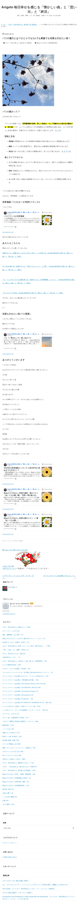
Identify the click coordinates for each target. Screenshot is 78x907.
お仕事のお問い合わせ (9, 857)
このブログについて (8, 614)
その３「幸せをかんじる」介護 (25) (13, 653)
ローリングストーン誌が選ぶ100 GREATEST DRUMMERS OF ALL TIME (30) (26, 702)
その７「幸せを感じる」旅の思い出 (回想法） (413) (19, 770)
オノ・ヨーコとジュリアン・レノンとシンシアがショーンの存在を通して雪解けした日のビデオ (35, 885)
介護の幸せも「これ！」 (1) (11, 657)
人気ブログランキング (9, 568)
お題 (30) (5, 800)
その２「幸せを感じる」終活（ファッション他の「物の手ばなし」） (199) (26, 646)
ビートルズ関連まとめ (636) (11, 744)
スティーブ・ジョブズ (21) (11, 631)
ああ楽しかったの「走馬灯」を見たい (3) (15, 642)
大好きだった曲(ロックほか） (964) (13, 759)
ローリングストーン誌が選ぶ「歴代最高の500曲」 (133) (20, 680)
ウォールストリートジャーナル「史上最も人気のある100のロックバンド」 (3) (27, 672)
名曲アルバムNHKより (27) (11, 732)
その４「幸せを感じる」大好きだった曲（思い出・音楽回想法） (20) (24, 661)
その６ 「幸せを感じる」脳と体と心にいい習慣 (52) (19, 766)
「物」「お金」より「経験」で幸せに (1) (15, 650)
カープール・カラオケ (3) (10, 714)
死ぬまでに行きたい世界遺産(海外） (47, 43)
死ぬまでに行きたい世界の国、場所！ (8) (15, 781)
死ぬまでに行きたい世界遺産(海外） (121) (15, 785)
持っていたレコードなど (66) (11, 755)
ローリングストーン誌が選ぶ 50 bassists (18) (17, 699)
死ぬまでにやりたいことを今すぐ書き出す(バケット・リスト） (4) (23, 638)
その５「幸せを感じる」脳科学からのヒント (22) (18, 763)
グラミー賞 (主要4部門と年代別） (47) (15, 717)
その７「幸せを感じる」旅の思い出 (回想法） (19, 43)
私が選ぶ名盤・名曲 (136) (10, 740)
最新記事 (6, 875)
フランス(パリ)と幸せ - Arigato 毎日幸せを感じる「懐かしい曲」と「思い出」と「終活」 (33, 293)
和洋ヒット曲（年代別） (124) (12, 736)
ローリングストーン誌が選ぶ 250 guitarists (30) (18, 695)
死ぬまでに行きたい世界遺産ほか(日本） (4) (16, 778)
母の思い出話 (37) (8, 789)
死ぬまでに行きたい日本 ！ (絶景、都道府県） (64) (18, 774)
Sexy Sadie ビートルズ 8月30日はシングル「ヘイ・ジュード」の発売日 (28, 889)
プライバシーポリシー (9, 843)
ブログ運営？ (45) (8, 804)
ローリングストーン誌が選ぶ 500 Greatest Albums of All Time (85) (24, 683)
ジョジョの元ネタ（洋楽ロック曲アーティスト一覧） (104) (21, 706)
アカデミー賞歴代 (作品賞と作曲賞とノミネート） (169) (20, 721)
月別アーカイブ (8, 814)
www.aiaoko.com (8, 232)
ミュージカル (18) (8, 729)
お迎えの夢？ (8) (7, 793)
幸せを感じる (12, 587)
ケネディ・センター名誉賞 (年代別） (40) (16, 668)
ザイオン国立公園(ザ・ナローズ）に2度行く (17, 893)
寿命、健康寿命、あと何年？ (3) (12, 634)
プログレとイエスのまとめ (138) (12, 751)
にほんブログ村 (8, 566)
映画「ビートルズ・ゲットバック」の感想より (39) (18, 748)
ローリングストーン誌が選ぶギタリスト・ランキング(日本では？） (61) (25, 676)
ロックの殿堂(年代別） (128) (11, 665)
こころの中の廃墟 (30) (9, 797)
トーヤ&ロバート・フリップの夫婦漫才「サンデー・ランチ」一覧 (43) (25, 710)
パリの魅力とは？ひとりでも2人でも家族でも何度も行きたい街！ (36, 38)
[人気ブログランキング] (27, 566)
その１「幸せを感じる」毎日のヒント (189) (16, 627)
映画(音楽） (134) (8, 725)
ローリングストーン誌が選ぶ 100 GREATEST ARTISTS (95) (21, 687)
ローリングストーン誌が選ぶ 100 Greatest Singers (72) (20, 691)
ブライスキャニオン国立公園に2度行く (15, 881)
